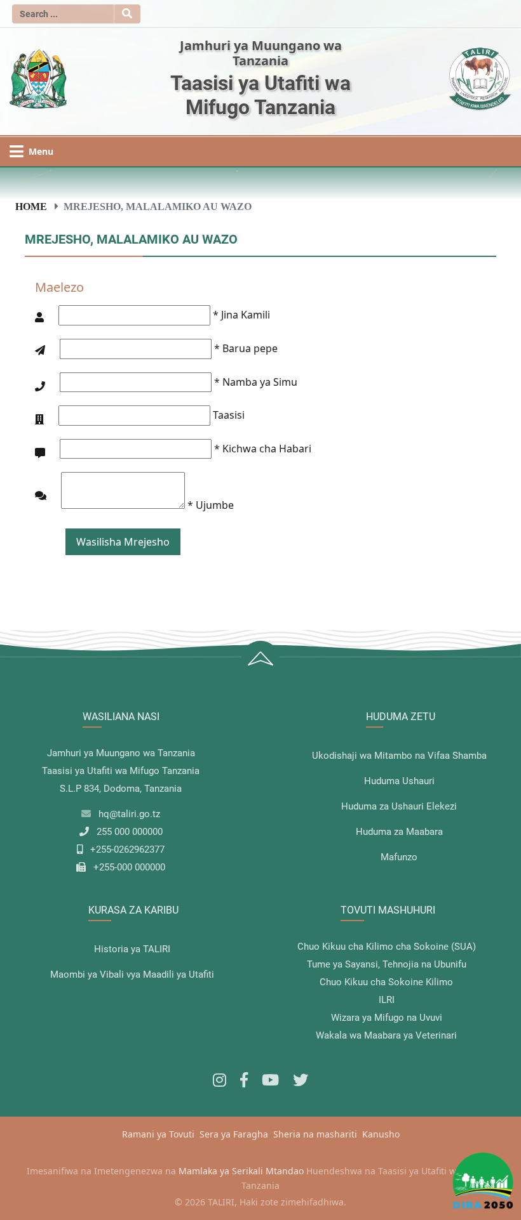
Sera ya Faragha (234, 1134)
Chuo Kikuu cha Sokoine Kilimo (386, 982)
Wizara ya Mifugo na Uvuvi (386, 1017)
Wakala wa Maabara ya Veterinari (386, 1035)
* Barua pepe (246, 348)
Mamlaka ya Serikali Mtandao (241, 1171)
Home (31, 206)
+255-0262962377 (127, 849)
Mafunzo (399, 857)
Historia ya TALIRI (132, 949)
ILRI (387, 1000)
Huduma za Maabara (399, 831)
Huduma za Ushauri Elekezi (399, 806)
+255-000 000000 (129, 867)
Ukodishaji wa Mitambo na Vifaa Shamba (399, 755)
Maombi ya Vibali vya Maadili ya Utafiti (132, 974)
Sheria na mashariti (315, 1134)
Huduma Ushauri (399, 781)
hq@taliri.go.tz (129, 814)
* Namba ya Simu (255, 382)
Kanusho (381, 1134)
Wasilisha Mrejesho (123, 542)
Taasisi (229, 415)
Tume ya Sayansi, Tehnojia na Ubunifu (386, 964)
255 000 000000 (130, 831)
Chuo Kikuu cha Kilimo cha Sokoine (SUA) (386, 946)
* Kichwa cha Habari (262, 449)
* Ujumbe (210, 505)
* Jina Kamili (241, 315)
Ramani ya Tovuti (158, 1134)
